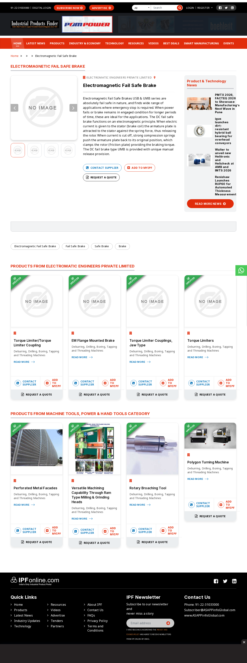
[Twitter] (226, 8)
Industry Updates (27, 621)
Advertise (100, 7)
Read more (22, 361)
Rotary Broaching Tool (147, 488)
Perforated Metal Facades (35, 488)
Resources (136, 43)
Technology (114, 43)
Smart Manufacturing (201, 43)
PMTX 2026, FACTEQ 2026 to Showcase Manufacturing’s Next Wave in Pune (227, 103)
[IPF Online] (35, 24)
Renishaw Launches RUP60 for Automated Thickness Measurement (225, 185)
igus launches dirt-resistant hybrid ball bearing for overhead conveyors (223, 131)
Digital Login (41, 7)
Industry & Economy (85, 43)
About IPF (94, 604)
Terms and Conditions (95, 628)
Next (73, 108)
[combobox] (142, 8)
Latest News (35, 43)
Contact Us (95, 610)
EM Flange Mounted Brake (93, 340)
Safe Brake (102, 246)
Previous (14, 108)
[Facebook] (220, 8)
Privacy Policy (97, 621)
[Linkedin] (232, 8)
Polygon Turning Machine (208, 462)
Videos (153, 43)
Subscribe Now (68, 7)
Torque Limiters (200, 340)
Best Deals (171, 43)
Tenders (57, 621)
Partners (57, 626)
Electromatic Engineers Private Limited (118, 77)
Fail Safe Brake (75, 246)
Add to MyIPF (141, 168)
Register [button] (203, 7)
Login (190, 7)
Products (57, 43)
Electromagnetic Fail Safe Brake (35, 246)
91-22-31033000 (20, 7)
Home (18, 43)
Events (228, 43)
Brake (122, 246)
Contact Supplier (104, 168)
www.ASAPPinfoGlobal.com (204, 615)
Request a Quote (103, 177)
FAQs (91, 615)
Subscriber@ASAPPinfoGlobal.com (209, 610)
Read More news (208, 203)
